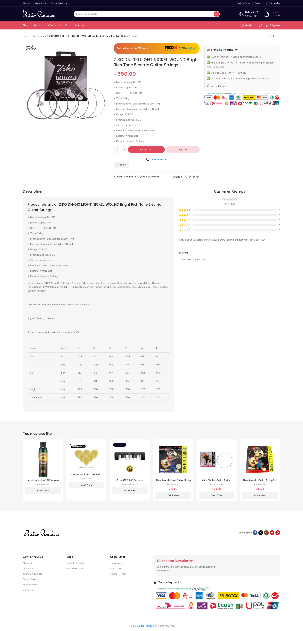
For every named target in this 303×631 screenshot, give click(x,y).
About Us (27, 563)
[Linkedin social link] (194, 177)
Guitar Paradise (145, 626)
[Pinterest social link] (190, 177)
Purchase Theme (119, 574)
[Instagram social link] (266, 532)
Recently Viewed (75, 563)
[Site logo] (39, 13)
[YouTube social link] (272, 532)
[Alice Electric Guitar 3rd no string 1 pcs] (216, 459)
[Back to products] (274, 36)
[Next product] (278, 36)
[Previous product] (271, 36)
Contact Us (29, 590)
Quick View (43, 490)
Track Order (116, 563)
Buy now (183, 149)
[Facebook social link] (182, 177)
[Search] (216, 14)
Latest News (116, 568)
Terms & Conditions (33, 574)
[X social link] (186, 177)
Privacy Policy (30, 579)
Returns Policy (30, 584)
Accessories (39, 36)
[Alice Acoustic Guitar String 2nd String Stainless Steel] (260, 459)
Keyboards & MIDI (130, 484)
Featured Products (76, 568)
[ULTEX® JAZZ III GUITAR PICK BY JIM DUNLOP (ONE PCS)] (86, 457)
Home (26, 36)
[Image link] (41, 532)
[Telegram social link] (198, 177)
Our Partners (29, 568)
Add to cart (146, 149)
